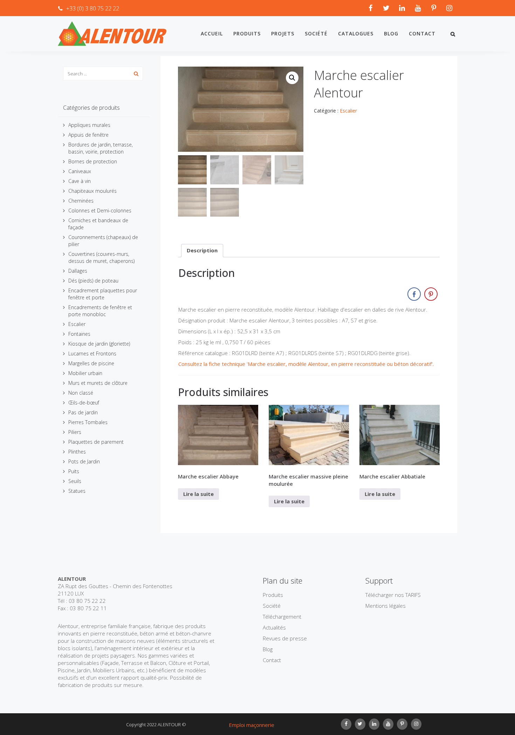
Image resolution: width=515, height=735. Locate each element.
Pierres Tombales (88, 422)
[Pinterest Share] (431, 294)
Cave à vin (79, 181)
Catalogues (355, 33)
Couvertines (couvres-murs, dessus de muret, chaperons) (101, 257)
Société (316, 33)
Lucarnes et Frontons (92, 353)
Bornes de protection (92, 161)
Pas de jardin (83, 412)
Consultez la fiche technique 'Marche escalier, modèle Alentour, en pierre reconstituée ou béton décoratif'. (306, 363)
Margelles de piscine (91, 363)
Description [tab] (202, 250)
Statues (76, 491)
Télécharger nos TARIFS (393, 594)
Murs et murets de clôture (98, 383)
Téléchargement (282, 616)
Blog (391, 33)
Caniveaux (79, 171)
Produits (247, 33)
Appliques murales (89, 125)
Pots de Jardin (84, 461)
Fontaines (79, 334)
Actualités (274, 627)
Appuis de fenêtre (88, 134)
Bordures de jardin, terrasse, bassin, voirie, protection (100, 148)
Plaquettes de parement (96, 441)
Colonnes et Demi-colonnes (99, 210)
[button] (292, 78)
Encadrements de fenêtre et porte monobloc (100, 311)
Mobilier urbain (85, 373)
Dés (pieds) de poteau (93, 280)
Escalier (76, 324)
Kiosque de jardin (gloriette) (99, 343)
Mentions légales (385, 605)
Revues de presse (285, 638)
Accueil (212, 33)
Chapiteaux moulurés (92, 191)
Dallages (77, 270)
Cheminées (81, 200)
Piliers (74, 432)
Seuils (74, 481)
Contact (422, 33)
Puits (73, 471)
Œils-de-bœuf (83, 402)
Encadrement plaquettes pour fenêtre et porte (102, 294)
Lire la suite (198, 493)
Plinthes (77, 451)
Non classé (80, 392)
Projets (282, 33)
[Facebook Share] (414, 294)
